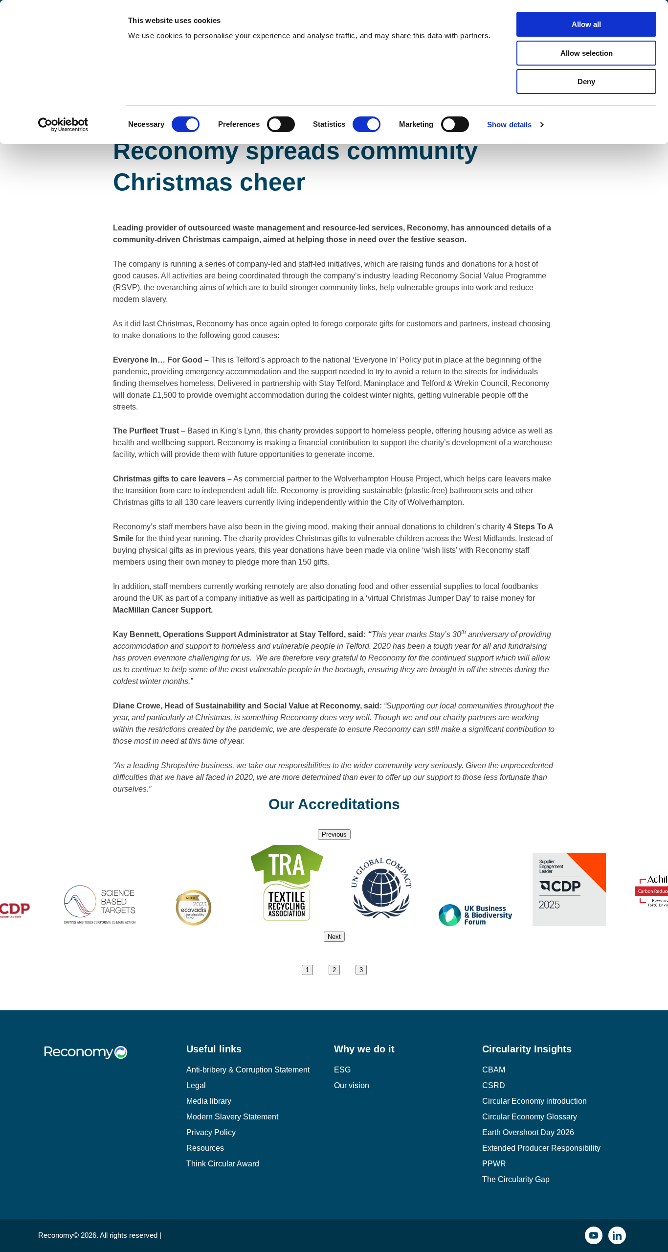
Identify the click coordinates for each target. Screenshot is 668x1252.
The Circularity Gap (516, 1179)
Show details (509, 124)
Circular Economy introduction (534, 1101)
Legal (196, 1085)
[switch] (281, 124)
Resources (205, 1148)
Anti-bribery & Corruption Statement (248, 1070)
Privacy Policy (211, 1132)
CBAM (493, 1070)
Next (334, 936)
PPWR (494, 1164)
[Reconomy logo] (112, 1060)
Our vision (351, 1085)
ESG (342, 1070)
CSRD (493, 1085)
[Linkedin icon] (617, 1235)
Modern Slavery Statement (232, 1117)
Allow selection (586, 53)
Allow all (586, 24)
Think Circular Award (222, 1164)
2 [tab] (334, 970)
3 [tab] (361, 970)
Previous (334, 834)
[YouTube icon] (593, 1235)
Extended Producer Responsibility (541, 1148)
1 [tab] (307, 970)
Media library (208, 1101)
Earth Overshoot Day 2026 (528, 1132)
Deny (586, 81)
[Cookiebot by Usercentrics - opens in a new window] (63, 124)
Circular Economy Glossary (529, 1117)
